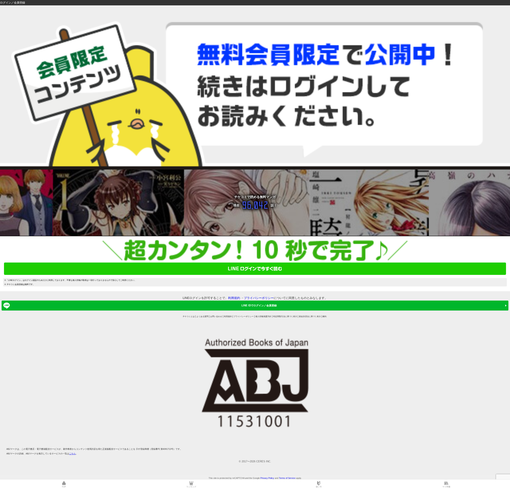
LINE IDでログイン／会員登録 (259, 305)
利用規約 (234, 298)
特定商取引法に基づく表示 (285, 316)
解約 (325, 316)
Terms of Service (287, 478)
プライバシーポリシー (259, 298)
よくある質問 (202, 316)
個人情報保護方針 (263, 316)
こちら (72, 453)
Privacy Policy (267, 478)
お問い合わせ (216, 316)
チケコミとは (189, 316)
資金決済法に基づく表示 (310, 316)
